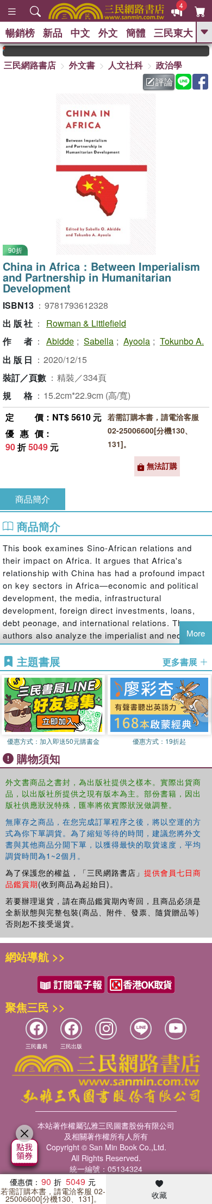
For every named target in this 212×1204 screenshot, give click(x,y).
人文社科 (125, 65)
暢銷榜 (20, 33)
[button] (204, 710)
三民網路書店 (30, 65)
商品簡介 (32, 499)
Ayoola (136, 341)
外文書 (82, 65)
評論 (164, 81)
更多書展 (181, 662)
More (195, 633)
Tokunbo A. (182, 341)
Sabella (99, 341)
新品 (53, 33)
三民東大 (173, 33)
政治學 (169, 65)
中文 (80, 33)
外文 (108, 33)
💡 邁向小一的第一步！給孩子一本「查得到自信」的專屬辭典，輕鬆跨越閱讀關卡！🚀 (206, 51)
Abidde (60, 341)
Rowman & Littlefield (86, 323)
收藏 (159, 1194)
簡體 (136, 33)
